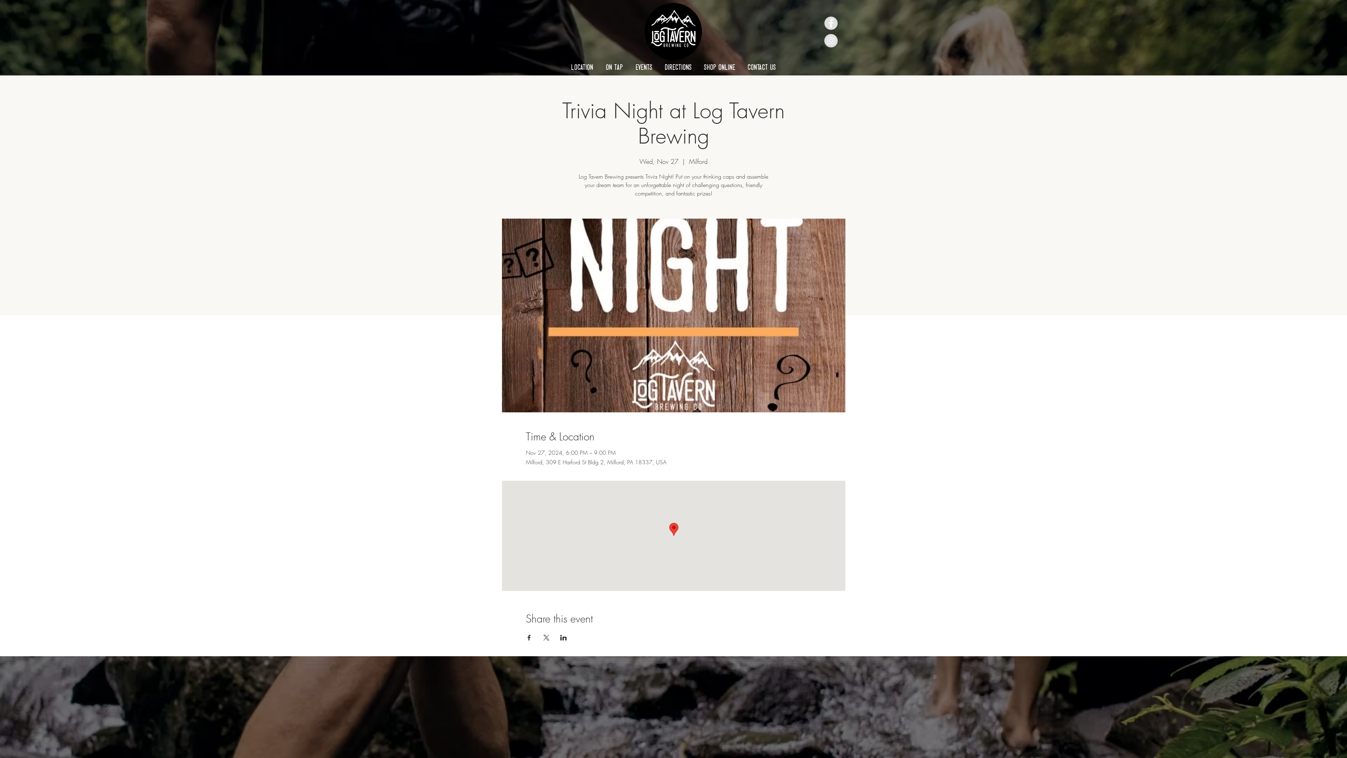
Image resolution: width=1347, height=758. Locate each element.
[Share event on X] (546, 637)
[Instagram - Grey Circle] (831, 40)
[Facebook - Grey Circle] (831, 23)
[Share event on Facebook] (529, 637)
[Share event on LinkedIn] (563, 637)
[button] (582, 67)
